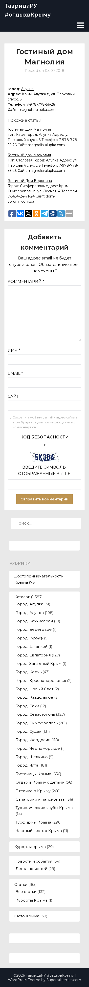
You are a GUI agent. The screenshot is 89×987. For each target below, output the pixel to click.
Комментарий (26, 281)
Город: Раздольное (34, 697)
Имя (14, 350)
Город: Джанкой (31, 646)
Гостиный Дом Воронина (30, 180)
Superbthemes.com (63, 980)
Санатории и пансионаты (40, 799)
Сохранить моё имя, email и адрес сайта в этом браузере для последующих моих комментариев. (45, 422)
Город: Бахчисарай (34, 621)
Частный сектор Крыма (39, 830)
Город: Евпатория (33, 655)
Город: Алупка (29, 604)
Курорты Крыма (31, 900)
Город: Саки (27, 706)
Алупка (27, 89)
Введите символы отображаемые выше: (44, 470)
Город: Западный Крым (39, 663)
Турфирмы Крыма (33, 822)
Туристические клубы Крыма (44, 807)
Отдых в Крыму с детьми (40, 782)
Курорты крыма (30, 846)
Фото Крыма (26, 916)
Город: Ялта (27, 765)
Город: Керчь (29, 672)
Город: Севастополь (35, 714)
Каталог (22, 596)
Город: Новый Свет (34, 689)
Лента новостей (31, 868)
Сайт (13, 396)
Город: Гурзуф (29, 638)
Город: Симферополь (37, 723)
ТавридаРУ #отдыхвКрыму (27, 10)
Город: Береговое (34, 629)
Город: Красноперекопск (41, 680)
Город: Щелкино (32, 756)
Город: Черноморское (38, 748)
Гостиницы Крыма (33, 773)
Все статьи (26, 891)
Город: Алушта (30, 612)
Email (15, 373)
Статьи (20, 884)
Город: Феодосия (33, 739)
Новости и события (33, 861)
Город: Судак (28, 731)
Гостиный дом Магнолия (29, 129)
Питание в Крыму (33, 791)
